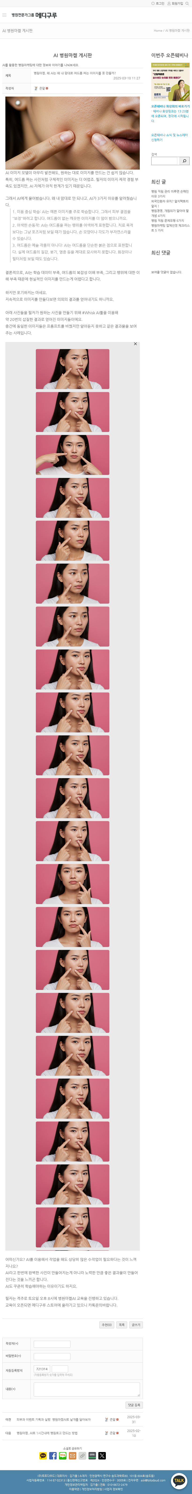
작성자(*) (12, 1343)
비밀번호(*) (13, 1356)
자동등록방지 (14, 1370)
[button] (36, 88)
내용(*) (10, 1389)
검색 (154, 154)
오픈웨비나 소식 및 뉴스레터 (169, 135)
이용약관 (74, 1489)
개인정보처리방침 (91, 1489)
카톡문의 (95, 1305)
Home (158, 30)
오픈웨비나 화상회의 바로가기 (170, 106)
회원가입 (177, 3)
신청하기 (156, 140)
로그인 (160, 3)
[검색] (184, 161)
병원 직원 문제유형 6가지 (167, 220)
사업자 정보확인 (113, 1489)
